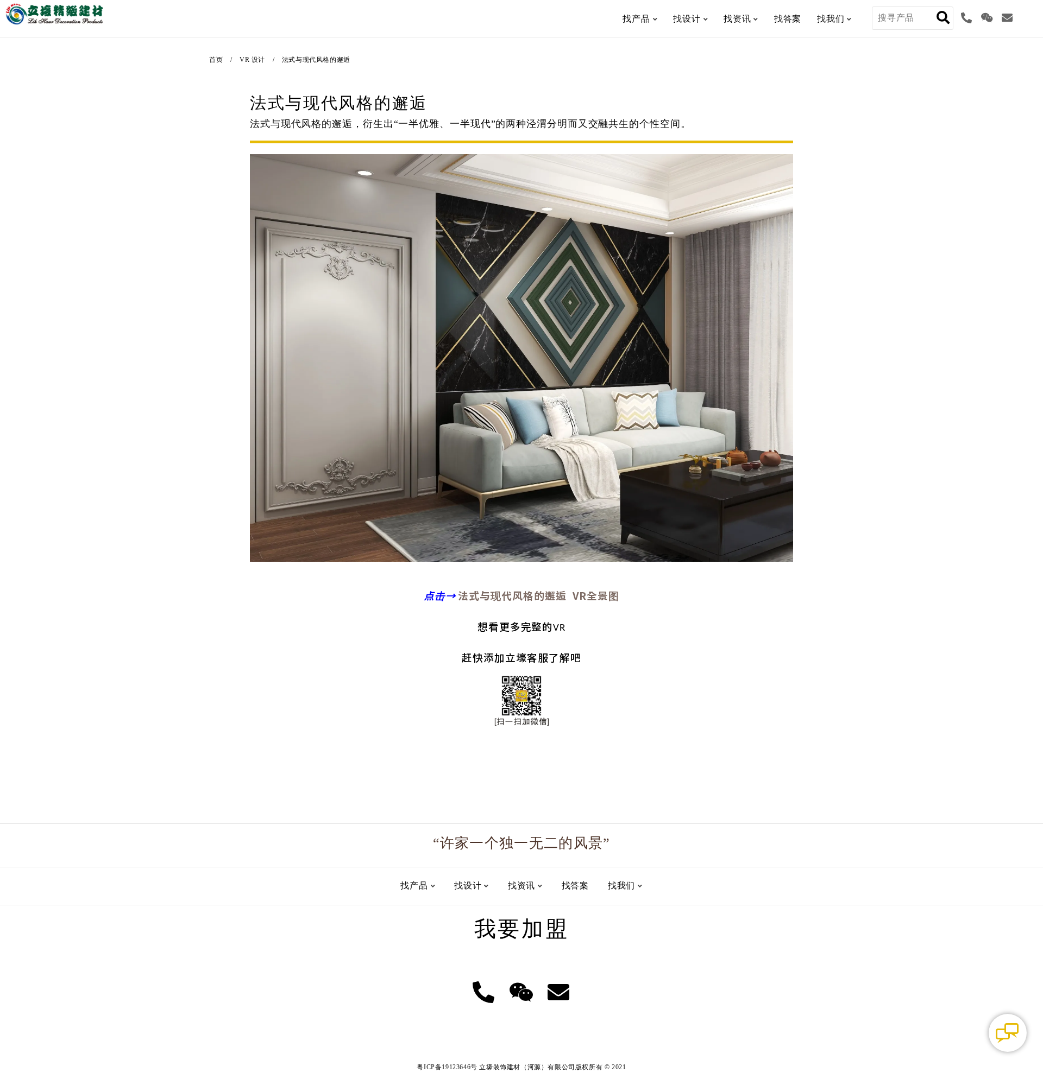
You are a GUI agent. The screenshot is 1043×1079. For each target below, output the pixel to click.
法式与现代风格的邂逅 (316, 60)
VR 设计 (252, 60)
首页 (216, 60)
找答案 (787, 18)
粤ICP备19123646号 (447, 1067)
